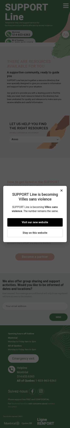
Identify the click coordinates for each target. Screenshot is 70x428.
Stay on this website (35, 232)
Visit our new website (35, 222)
